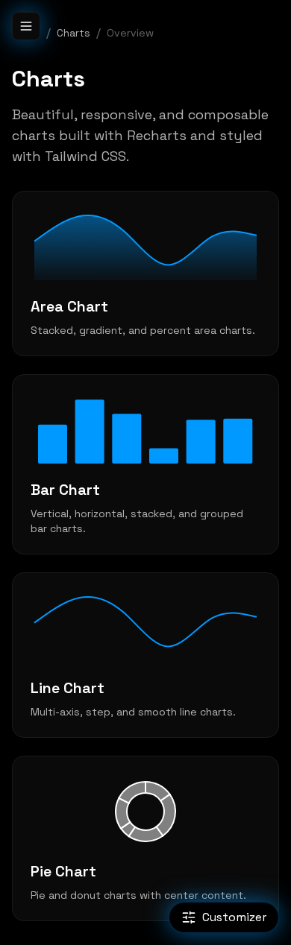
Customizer (234, 917)
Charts (73, 32)
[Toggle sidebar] (26, 26)
